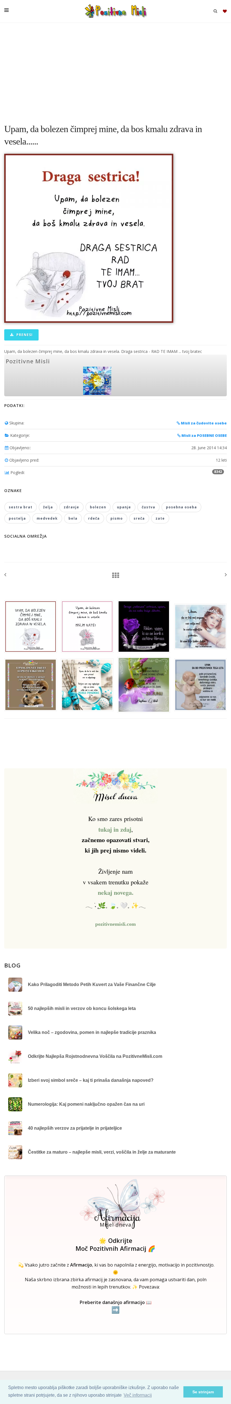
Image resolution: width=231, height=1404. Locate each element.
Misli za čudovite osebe (203, 423)
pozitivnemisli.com (115, 924)
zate (160, 518)
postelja (17, 518)
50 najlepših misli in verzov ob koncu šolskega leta (82, 1008)
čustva (148, 507)
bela (72, 518)
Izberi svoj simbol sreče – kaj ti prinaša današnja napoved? (91, 1080)
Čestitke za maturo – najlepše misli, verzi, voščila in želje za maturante (102, 1152)
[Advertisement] (115, 70)
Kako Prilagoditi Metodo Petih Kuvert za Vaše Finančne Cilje (92, 984)
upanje (124, 507)
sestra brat (20, 507)
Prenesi (24, 334)
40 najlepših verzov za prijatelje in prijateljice (75, 1128)
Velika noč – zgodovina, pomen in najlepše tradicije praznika (92, 1032)
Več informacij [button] (138, 1395)
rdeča (94, 518)
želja (48, 507)
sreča (139, 518)
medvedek (47, 518)
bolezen (98, 507)
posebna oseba (181, 507)
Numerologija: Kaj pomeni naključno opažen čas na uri (86, 1104)
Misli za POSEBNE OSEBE (204, 435)
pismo (116, 518)
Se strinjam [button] (203, 1392)
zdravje (71, 507)
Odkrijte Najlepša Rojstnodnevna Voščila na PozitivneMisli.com (95, 1056)
